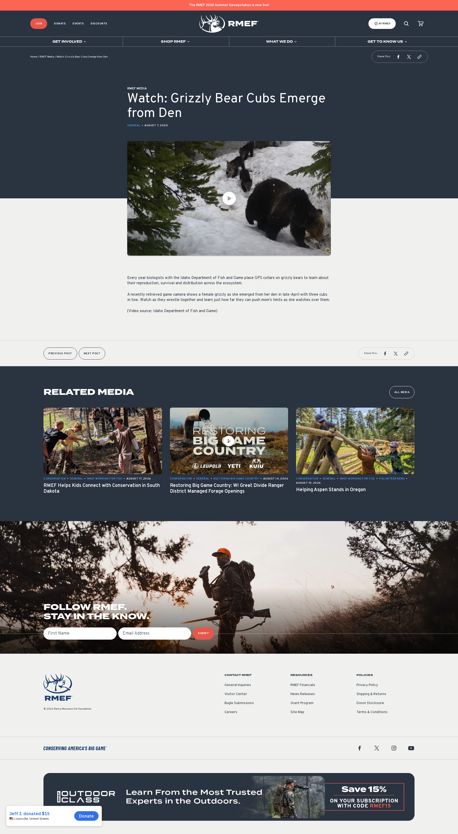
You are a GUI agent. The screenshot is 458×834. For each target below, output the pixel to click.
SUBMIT (203, 633)
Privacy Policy (367, 685)
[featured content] (229, 797)
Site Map (297, 712)
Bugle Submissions (239, 703)
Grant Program (302, 703)
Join (38, 23)
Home (33, 57)
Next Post (92, 353)
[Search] (406, 23)
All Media (402, 392)
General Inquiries (237, 685)
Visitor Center (235, 694)
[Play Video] (229, 198)
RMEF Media (46, 57)
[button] (398, 57)
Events (78, 23)
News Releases (302, 694)
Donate (60, 23)
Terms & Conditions (371, 712)
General (133, 125)
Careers (230, 712)
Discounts (99, 23)
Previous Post (60, 353)
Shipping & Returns (371, 694)
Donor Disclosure (370, 703)
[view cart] (420, 23)
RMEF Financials (302, 685)
